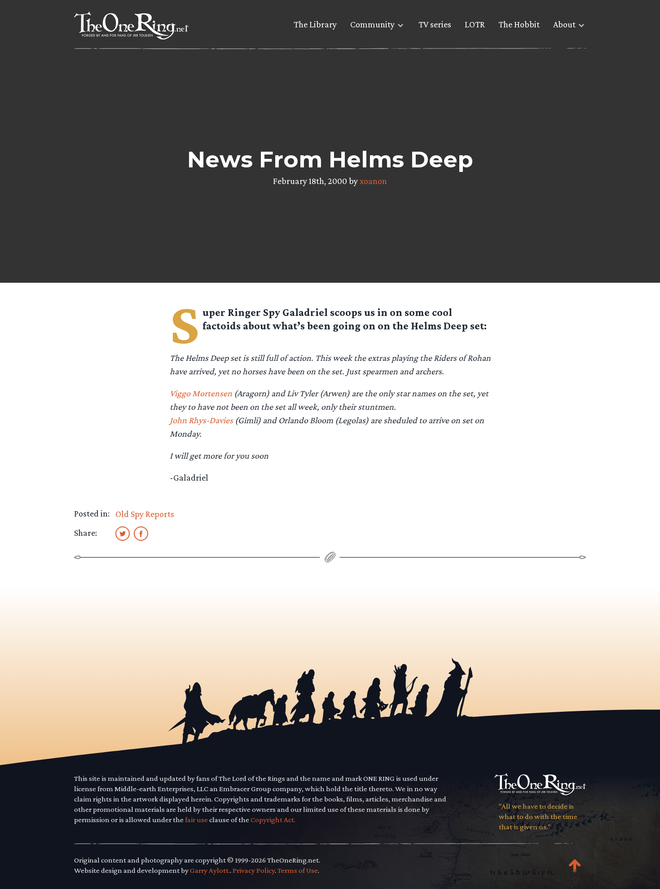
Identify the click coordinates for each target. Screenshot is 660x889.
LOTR (475, 24)
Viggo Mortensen (201, 393)
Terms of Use (297, 870)
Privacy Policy (254, 870)
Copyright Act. (273, 819)
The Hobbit (519, 24)
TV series (434, 24)
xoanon (373, 181)
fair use (196, 819)
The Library (315, 24)
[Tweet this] (122, 533)
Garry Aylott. (210, 870)
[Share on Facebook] (141, 533)
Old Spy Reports (144, 514)
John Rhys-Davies (201, 420)
